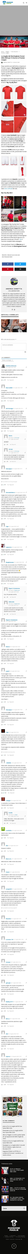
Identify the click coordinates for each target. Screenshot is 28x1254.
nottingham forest (7, 257)
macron (5, 255)
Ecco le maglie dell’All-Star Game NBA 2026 (17, 1170)
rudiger (16, 814)
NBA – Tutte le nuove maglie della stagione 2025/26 (18, 1189)
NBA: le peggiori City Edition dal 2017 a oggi (17, 1180)
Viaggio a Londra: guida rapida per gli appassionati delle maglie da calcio (14, 1136)
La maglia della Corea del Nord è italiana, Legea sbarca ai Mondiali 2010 (14, 1147)
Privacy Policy (20, 1236)
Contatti (13, 1235)
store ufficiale (8, 188)
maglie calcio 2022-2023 (14, 255)
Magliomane (17, 590)
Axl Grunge (16, 437)
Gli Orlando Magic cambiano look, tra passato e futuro (17, 1199)
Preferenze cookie (7, 1164)
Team (6, 1235)
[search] (24, 1208)
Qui (21, 239)
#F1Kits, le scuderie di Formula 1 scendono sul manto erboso (13, 1153)
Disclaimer (21, 1235)
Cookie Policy (9, 1236)
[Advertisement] (14, 20)
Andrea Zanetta (7, 62)
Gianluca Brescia (11, 366)
